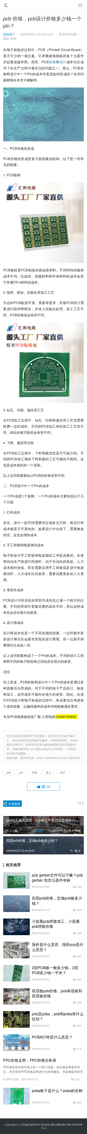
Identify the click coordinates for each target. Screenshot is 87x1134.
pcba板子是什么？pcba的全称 (57, 1090)
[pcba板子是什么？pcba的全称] (16, 1096)
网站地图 (56, 1124)
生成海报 (13, 803)
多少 (48, 772)
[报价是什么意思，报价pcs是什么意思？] (16, 950)
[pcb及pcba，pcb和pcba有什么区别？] (16, 1019)
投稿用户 (9, 34)
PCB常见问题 (68, 34)
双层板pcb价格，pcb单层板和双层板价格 (57, 993)
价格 (52, 61)
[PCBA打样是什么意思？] (16, 1042)
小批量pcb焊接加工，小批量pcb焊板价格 (56, 924)
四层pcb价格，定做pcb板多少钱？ (57, 900)
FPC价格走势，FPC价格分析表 (29, 1060)
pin (21, 772)
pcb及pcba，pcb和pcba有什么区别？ (57, 1016)
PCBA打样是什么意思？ (52, 1036)
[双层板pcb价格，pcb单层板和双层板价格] (16, 996)
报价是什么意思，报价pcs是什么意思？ (57, 947)
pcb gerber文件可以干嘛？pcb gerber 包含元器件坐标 (57, 877)
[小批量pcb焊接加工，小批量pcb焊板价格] (16, 927)
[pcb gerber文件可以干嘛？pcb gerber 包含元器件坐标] (16, 880)
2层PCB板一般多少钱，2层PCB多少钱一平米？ (55, 970)
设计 (63, 61)
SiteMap (45, 1124)
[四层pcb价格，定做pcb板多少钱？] (16, 903)
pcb (9, 772)
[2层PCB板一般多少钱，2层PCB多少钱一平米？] (16, 973)
